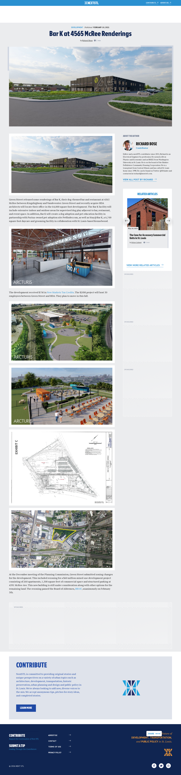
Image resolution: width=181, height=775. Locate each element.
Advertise (164, 3)
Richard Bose (87, 40)
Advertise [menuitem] (52, 735)
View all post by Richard (138, 179)
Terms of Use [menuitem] (54, 747)
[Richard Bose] (128, 145)
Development (77, 27)
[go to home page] (92, 3)
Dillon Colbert (136, 242)
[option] (147, 223)
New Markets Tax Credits (60, 292)
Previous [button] (125, 220)
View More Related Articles (143, 265)
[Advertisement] (145, 297)
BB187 (78, 588)
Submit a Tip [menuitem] (22, 747)
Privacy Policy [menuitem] (54, 752)
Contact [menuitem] (52, 741)
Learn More (26, 708)
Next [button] (169, 220)
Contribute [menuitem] (24, 737)
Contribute (151, 3)
